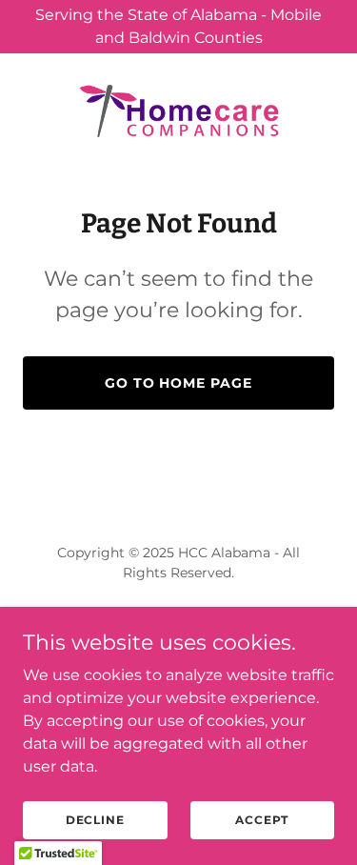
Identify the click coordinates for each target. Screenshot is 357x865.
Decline (95, 820)
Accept (261, 820)
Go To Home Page (179, 383)
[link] (179, 111)
